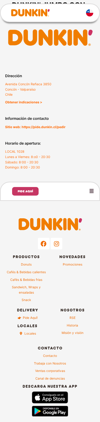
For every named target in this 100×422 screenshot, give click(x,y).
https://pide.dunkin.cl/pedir (44, 127)
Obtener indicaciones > (23, 102)
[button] (73, 191)
